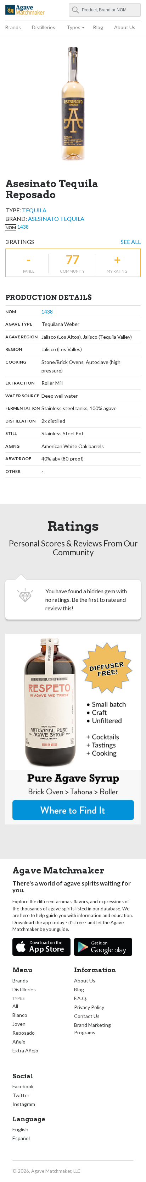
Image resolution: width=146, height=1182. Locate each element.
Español (21, 1138)
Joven (19, 1024)
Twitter (20, 1095)
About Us (124, 27)
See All (131, 241)
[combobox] (105, 10)
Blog (98, 27)
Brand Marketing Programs (92, 1028)
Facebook (23, 1086)
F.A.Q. (80, 998)
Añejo (19, 1042)
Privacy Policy (89, 1007)
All (15, 1006)
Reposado (23, 1033)
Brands (13, 27)
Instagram (23, 1104)
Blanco (19, 1015)
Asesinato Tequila (56, 218)
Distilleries (43, 27)
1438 (23, 227)
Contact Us (87, 1016)
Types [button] (73, 27)
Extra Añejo (25, 1050)
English (20, 1129)
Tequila (34, 210)
